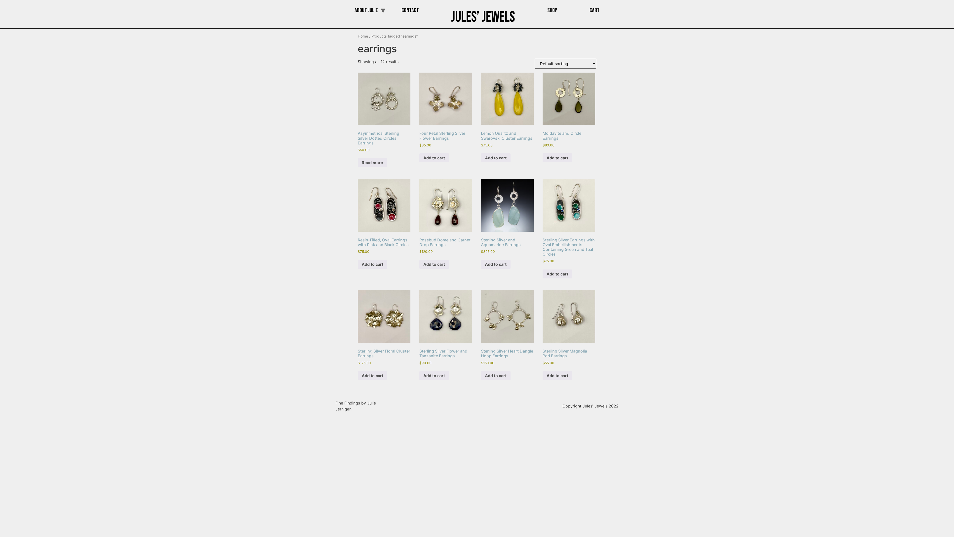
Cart (594, 10)
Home (363, 36)
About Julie (366, 10)
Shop (552, 10)
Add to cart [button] (434, 157)
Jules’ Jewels (483, 17)
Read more (372, 162)
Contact (410, 10)
